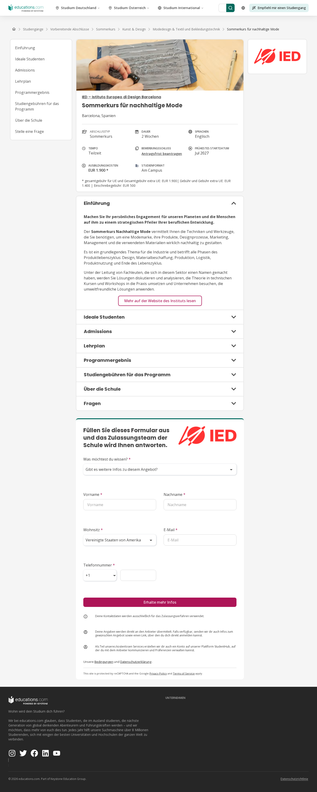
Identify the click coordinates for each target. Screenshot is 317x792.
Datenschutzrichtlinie (294, 779)
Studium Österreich (130, 8)
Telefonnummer (99, 565)
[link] (253, 29)
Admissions (25, 70)
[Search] (230, 8)
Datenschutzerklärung (135, 662)
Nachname (174, 494)
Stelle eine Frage (29, 131)
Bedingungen (103, 662)
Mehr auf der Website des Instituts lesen (160, 300)
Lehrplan (23, 81)
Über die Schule (28, 120)
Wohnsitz (93, 529)
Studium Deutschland (78, 8)
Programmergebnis (32, 92)
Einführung (25, 47)
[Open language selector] (243, 8)
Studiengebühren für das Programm (37, 106)
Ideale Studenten (30, 59)
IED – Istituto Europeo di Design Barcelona (121, 97)
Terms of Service (184, 673)
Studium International (181, 8)
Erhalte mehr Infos (159, 602)
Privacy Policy (158, 673)
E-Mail (171, 529)
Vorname (92, 494)
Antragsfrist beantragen (162, 153)
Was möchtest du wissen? (107, 459)
